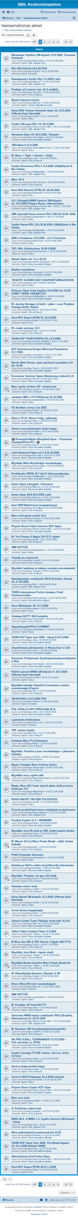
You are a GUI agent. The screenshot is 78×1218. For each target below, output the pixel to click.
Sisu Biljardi (37, 508)
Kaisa (31, 118)
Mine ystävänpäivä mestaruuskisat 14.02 (36, 1132)
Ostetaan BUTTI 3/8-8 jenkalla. (29, 616)
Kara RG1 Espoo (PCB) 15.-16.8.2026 (33, 317)
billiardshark (38, 791)
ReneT (35, 913)
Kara (30, 195)
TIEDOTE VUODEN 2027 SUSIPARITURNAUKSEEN (42, 280)
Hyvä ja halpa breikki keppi (28, 1066)
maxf (34, 331)
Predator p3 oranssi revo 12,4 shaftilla (34, 89)
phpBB (37, 1207)
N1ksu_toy (37, 722)
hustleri (35, 431)
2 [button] (44, 42)
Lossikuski (37, 272)
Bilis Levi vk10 (20, 1097)
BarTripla (36, 455)
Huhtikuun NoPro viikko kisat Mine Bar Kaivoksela (42, 865)
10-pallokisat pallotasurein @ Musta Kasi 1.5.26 (40, 647)
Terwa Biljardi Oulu (41, 148)
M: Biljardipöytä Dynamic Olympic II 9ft (35, 973)
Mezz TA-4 (17, 179)
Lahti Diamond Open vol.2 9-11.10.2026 (35, 452)
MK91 (35, 743)
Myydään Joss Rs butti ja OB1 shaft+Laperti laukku (42, 830)
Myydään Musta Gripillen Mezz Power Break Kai (41, 962)
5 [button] (58, 42)
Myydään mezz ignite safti (27, 775)
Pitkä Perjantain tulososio (27, 854)
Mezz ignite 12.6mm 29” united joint (33, 386)
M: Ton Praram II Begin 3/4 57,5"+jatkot (35, 536)
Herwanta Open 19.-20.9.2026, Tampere (35, 134)
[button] (34, 41)
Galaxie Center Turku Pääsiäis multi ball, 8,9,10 (40, 920)
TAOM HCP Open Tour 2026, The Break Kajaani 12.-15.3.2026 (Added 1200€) (40, 1144)
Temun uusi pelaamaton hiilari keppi (34, 428)
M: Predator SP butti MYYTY (29, 1004)
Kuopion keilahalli (40, 341)
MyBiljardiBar (38, 172)
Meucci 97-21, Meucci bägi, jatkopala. (34, 418)
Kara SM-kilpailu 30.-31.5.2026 (29, 605)
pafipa (35, 320)
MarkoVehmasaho (41, 778)
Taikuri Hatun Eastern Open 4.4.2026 (33, 931)
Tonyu (35, 368)
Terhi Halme (38, 137)
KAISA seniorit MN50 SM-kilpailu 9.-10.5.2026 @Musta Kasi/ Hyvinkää (39, 673)
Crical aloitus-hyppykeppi (27, 910)
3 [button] (49, 42)
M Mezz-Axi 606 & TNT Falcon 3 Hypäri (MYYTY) (41, 941)
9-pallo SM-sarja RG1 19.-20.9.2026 (32, 124)
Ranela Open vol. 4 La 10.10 (28, 259)
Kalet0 (35, 410)
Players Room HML (41, 127)
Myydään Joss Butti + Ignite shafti (32, 952)
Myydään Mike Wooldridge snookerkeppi (36, 463)
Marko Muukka (39, 598)
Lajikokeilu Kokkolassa (25, 719)
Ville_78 (36, 923)
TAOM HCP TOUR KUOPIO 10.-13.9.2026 (36, 338)
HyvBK (35, 116)
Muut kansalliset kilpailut (39, 139)
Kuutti (35, 823)
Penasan (36, 518)
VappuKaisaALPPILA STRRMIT (30, 626)
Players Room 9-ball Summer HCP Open (36, 526)
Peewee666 (38, 619)
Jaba (34, 640)
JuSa (34, 158)
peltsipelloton (38, 217)
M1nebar (36, 868)
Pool (30, 1103)
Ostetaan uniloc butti (24, 886)
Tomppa (36, 571)
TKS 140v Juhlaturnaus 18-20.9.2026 (33, 248)
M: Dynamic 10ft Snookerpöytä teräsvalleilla (38, 1028)
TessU (35, 944)
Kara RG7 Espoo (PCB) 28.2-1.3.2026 (33, 1166)
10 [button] (65, 42)
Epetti (35, 539)
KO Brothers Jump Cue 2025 (28, 407)
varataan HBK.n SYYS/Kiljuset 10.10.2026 (36, 397)
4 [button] (53, 42)
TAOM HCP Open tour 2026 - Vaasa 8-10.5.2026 (40, 637)
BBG (34, 584)
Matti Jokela (38, 60)
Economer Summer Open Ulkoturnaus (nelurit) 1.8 (42, 376)
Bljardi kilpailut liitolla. (25, 100)
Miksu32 (36, 986)
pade (34, 847)
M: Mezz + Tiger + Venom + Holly (32, 155)
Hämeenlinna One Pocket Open (30, 1156)
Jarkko (35, 1058)
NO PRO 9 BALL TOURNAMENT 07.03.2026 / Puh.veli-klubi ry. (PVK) (38, 1041)
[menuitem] (11, 12)
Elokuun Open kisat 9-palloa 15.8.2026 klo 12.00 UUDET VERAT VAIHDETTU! (40, 292)
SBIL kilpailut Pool (36, 63)
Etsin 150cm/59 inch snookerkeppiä (33, 983)
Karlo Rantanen (39, 251)
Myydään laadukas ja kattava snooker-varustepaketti (43, 568)
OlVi (34, 733)
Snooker (32, 725)
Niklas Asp (37, 241)
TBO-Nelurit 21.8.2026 (24, 145)
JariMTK (36, 1031)
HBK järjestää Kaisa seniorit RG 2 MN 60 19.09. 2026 (43, 214)
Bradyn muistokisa (23, 269)
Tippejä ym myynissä (24, 557)
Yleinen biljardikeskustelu (40, 105)
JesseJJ (36, 389)
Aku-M (35, 379)
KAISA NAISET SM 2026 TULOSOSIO (34, 799)
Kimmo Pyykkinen (41, 262)
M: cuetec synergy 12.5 (25, 328)
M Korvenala (38, 466)
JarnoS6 (36, 92)
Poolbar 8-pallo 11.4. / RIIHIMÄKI (31, 820)
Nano (35, 310)
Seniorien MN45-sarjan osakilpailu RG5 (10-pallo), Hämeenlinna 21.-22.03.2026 (42, 1017)
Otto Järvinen (39, 182)
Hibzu (35, 421)
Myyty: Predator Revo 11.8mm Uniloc (34, 764)
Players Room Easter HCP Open (31, 1087)
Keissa (35, 445)
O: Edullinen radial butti (26, 1108)
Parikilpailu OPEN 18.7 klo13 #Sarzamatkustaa (40, 473)
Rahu (35, 1148)
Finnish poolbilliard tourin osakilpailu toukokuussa (43, 809)
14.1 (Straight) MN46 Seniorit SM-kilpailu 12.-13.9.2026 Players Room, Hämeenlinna (37, 202)
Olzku (35, 833)
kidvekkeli (37, 193)
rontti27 (36, 889)
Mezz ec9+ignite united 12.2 (28, 515)
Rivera (35, 878)
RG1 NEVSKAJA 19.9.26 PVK (29, 68)
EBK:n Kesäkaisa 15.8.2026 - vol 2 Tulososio (38, 238)
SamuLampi (38, 767)
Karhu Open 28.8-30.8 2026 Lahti (31, 494)
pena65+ (36, 1100)
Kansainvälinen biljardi (38, 600)
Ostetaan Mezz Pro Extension (29, 740)
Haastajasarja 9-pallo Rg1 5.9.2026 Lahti (35, 79)
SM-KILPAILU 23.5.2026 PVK (28, 698)
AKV (34, 691)
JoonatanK (37, 355)
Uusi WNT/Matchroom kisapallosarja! (34, 505)
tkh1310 (36, 757)
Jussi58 (36, 560)
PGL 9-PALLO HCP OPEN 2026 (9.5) (33, 709)
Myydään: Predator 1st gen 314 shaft (33, 875)
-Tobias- (36, 934)
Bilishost (36, 82)
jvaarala (36, 1111)
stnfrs (35, 1007)
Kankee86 (37, 1079)
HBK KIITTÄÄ (19, 547)
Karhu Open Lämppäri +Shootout (32, 484)
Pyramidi (32, 73)
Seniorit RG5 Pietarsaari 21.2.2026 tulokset (37, 1076)
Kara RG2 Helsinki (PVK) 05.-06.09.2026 (35, 190)
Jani (34, 283)
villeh (34, 712)
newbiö (35, 976)
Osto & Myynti (35, 94)
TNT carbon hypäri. (23, 730)
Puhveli (35, 71)
